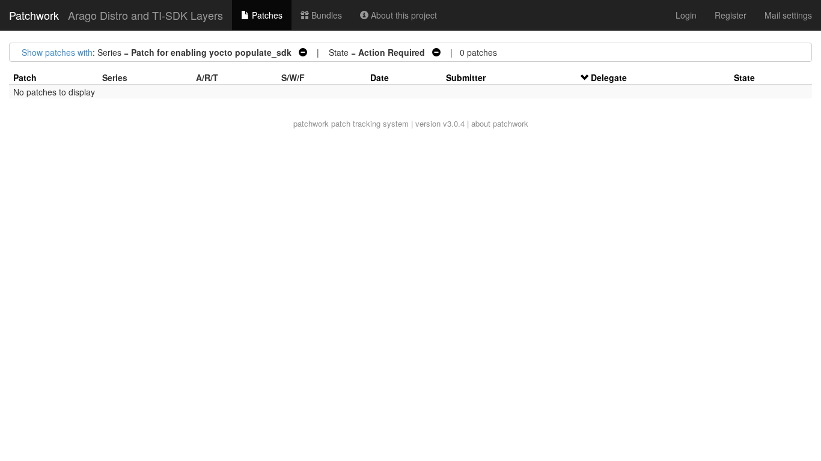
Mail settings (788, 15)
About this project (402, 15)
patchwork (311, 123)
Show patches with (57, 52)
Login (686, 15)
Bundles (325, 15)
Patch (25, 77)
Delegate (609, 77)
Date (379, 77)
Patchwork (34, 15)
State (744, 77)
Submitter (466, 77)
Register (730, 15)
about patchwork (499, 123)
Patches (265, 15)
